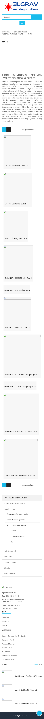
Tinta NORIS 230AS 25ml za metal (17, 290)
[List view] (8, 129)
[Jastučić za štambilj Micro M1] (7, 703)
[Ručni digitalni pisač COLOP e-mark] (7, 676)
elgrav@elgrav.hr (14, 605)
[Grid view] (4, 129)
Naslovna (6, 32)
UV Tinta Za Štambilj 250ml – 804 (17, 204)
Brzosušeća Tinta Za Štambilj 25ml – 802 (20, 476)
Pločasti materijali (10, 551)
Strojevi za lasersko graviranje (14, 503)
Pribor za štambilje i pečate (12, 34)
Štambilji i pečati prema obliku (17, 514)
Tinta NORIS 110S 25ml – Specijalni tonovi (21, 432)
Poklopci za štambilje (18, 536)
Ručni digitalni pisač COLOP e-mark (28, 676)
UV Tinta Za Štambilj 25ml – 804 (17, 166)
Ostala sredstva (9, 574)
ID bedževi (7, 568)
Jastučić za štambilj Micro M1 (26, 704)
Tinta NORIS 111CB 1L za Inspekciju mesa (20, 387)
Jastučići (13, 530)
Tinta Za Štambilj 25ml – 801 (16, 238)
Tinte (12, 542)
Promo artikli (8, 557)
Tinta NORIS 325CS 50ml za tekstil (18, 278)
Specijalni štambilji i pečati (16, 520)
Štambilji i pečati (20, 32)
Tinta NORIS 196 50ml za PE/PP (17, 327)
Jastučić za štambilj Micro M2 (26, 690)
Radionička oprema (10, 562)
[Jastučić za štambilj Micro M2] (7, 689)
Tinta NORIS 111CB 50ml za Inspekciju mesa (22, 374)
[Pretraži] (36, 17)
